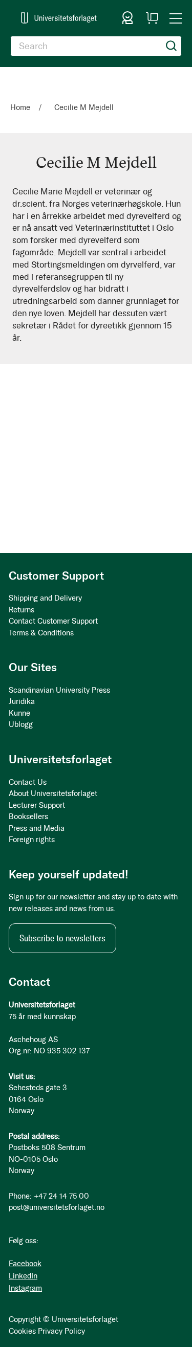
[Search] (171, 46)
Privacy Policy (61, 1331)
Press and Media (37, 828)
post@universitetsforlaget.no (56, 1207)
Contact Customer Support (53, 621)
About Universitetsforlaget (53, 793)
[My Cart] (152, 18)
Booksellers (28, 816)
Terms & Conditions (41, 632)
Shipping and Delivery (45, 598)
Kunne (19, 713)
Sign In (127, 18)
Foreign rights (32, 839)
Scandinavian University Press (59, 690)
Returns (21, 609)
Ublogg (21, 724)
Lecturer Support (37, 805)
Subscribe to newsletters (62, 938)
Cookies (22, 1331)
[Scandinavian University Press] (59, 18)
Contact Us (28, 782)
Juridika (22, 701)
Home (21, 107)
